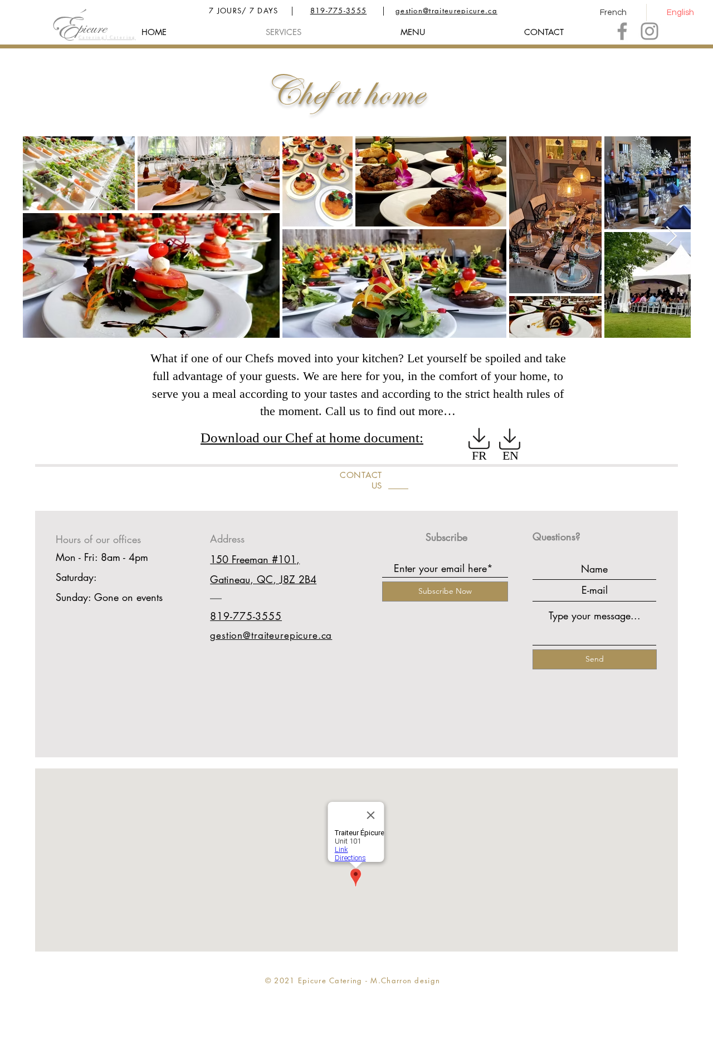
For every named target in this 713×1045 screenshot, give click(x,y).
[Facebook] (622, 31)
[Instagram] (649, 31)
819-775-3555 (338, 11)
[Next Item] (671, 237)
